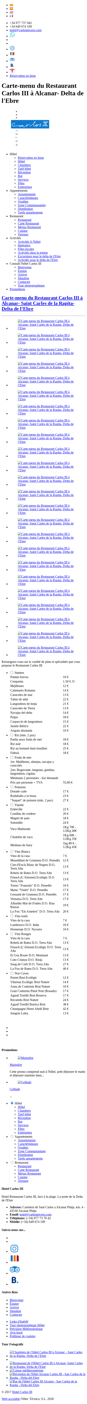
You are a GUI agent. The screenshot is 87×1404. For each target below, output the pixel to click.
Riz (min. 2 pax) (25, 735)
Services (23, 179)
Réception (24, 172)
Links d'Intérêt (19, 1321)
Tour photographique (31, 285)
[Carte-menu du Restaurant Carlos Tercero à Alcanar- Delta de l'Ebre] (47, 328)
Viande (19, 805)
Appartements (27, 194)
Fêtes (21, 183)
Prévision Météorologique (26, 1329)
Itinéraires (24, 245)
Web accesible (11, 1399)
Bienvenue (25, 267)
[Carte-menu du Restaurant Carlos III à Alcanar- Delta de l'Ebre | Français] (11, 16)
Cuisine (23, 230)
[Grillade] (24, 1082)
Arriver (22, 274)
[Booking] (12, 67)
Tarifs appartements (30, 212)
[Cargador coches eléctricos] (12, 72)
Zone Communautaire (32, 205)
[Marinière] (25, 1058)
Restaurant (24, 219)
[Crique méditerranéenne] (27, 1370)
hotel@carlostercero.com (25, 30)
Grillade (15, 1089)
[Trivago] (12, 55)
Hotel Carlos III (22, 1392)
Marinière (16, 1064)
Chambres (24, 165)
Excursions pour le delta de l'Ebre (39, 256)
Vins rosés (21, 916)
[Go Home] (31, 147)
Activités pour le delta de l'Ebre (38, 260)
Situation (23, 278)
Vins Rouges (23, 934)
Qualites (23, 201)
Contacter (24, 282)
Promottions (17, 289)
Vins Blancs (22, 851)
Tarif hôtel (24, 168)
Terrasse (23, 234)
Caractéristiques (28, 198)
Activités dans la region (33, 252)
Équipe (22, 271)
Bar (20, 176)
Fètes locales (26, 249)
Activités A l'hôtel (29, 241)
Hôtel (21, 161)
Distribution (25, 209)
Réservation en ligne (23, 75)
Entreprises (25, 187)
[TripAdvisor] (12, 61)
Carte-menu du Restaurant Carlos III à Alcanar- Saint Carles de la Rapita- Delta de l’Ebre (42, 303)
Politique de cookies (22, 1336)
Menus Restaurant (29, 227)
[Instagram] (12, 49)
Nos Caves (22, 973)
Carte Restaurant (28, 223)
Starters (19, 672)
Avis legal (16, 1332)
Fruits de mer (23, 757)
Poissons (20, 787)
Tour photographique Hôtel (27, 1325)
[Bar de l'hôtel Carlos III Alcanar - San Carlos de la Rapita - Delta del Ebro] (47, 1385)
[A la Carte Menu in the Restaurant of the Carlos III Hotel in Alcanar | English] (11, 12)
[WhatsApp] (12, 36)
